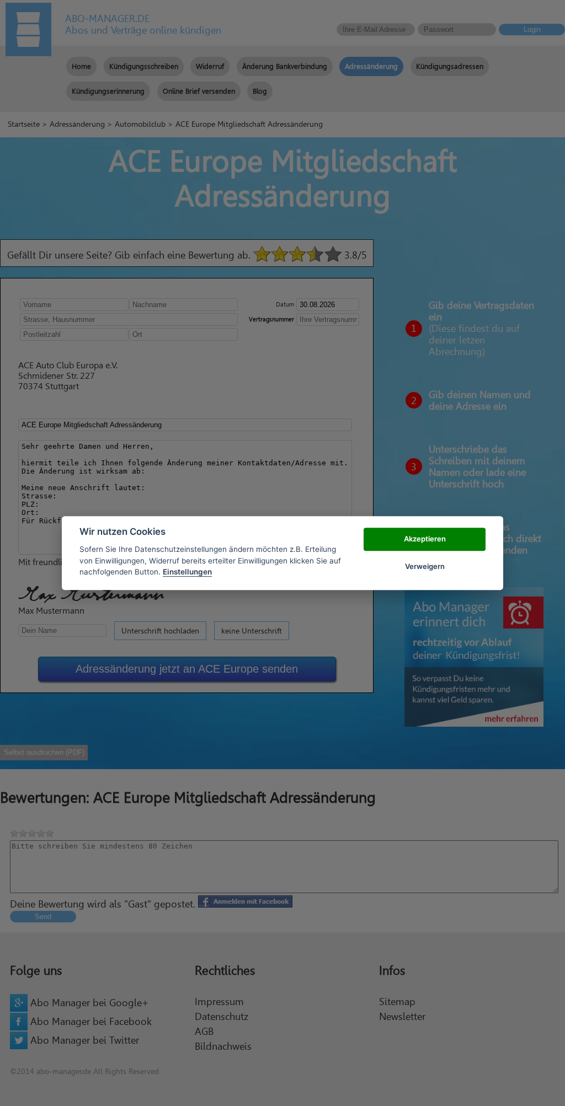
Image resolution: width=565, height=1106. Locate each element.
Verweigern (425, 566)
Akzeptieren (425, 538)
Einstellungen (187, 571)
